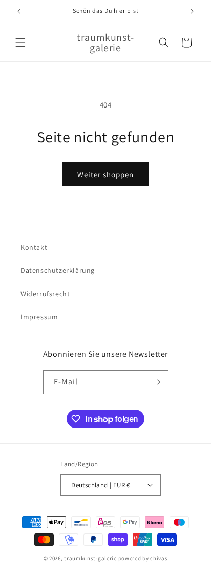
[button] (20, 42)
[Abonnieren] (156, 382)
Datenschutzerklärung (57, 270)
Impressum (39, 317)
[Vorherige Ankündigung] (19, 11)
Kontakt (33, 247)
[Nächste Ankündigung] (192, 11)
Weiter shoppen (105, 174)
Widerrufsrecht (45, 293)
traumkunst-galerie (90, 558)
